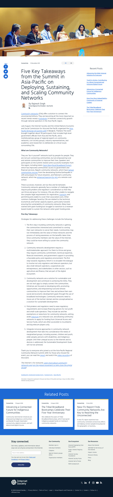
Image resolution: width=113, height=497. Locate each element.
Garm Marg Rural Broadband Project (57, 165)
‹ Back (5, 63)
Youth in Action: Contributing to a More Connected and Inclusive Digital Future (97, 82)
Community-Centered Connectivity (32, 375)
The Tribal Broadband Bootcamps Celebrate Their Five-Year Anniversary (96, 110)
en (65, 63)
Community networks (29, 113)
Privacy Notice (32, 490)
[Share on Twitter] (6, 71)
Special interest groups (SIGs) (56, 454)
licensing (62, 194)
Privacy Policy (25, 459)
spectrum (35, 316)
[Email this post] (6, 76)
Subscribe (21, 465)
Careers (86, 490)
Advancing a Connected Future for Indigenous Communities (95, 91)
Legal (50, 490)
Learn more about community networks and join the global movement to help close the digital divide (46, 365)
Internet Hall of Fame (74, 461)
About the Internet (93, 445)
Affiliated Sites (15, 492)
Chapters (51, 450)
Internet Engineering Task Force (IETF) (75, 446)
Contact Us (78, 490)
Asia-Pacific (57, 375)
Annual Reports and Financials (63, 490)
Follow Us (93, 490)
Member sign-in (53, 445)
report (42, 355)
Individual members (55, 448)
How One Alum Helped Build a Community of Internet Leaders (97, 100)
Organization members (55, 458)
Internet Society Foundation (73, 455)
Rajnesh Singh (38, 104)
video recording (63, 355)
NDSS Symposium (73, 464)
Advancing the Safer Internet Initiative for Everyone (96, 74)
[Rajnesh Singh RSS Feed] (29, 108)
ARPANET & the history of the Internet (95, 449)
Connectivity (48, 375)
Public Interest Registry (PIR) (75, 451)
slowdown (43, 118)
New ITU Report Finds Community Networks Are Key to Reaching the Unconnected (91, 411)
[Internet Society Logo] (19, 482)
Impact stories (92, 452)
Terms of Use (43, 490)
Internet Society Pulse (74, 458)
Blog (89, 460)
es (71, 63)
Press (89, 458)
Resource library (93, 455)
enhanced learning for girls (47, 177)
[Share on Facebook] (6, 66)
